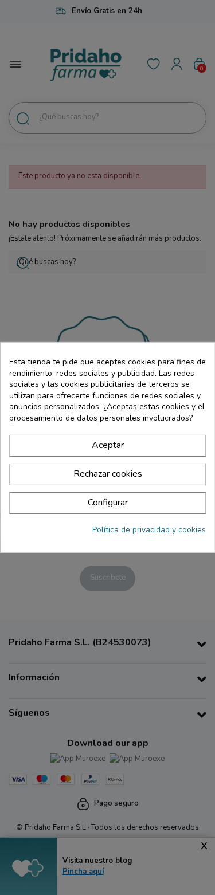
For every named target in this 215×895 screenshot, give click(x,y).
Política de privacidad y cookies (149, 529)
